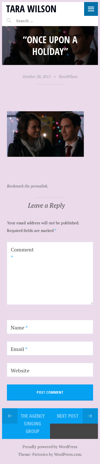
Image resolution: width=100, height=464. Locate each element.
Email (19, 349)
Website (20, 370)
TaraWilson (67, 76)
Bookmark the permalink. (27, 186)
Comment (22, 253)
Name (19, 327)
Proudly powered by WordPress (50, 446)
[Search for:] (37, 20)
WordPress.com (67, 454)
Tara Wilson (31, 8)
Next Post (67, 415)
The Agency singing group (33, 423)
